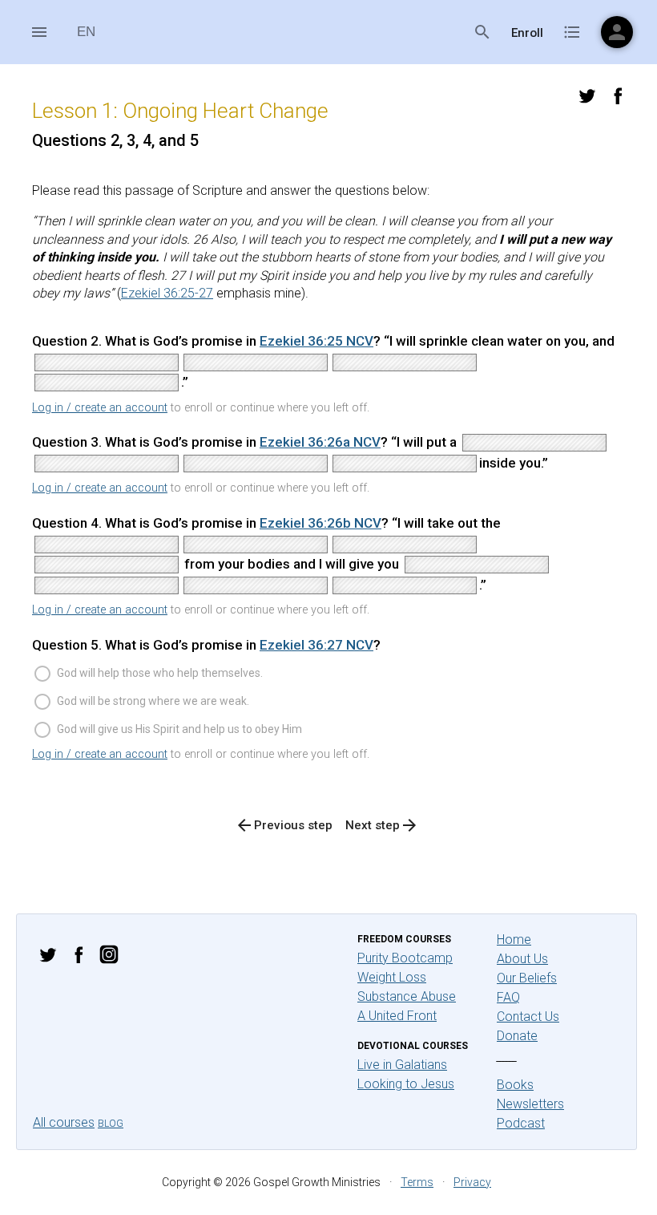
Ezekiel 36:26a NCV (320, 442)
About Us (522, 958)
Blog (110, 1123)
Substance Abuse (406, 996)
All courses (64, 1122)
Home (514, 939)
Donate (517, 1035)
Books (515, 1084)
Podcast (521, 1123)
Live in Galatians (402, 1064)
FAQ (508, 997)
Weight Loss (391, 977)
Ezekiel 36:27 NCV (316, 645)
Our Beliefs (527, 978)
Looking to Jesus (405, 1083)
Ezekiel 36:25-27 (167, 293)
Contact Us (528, 1016)
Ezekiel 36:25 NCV (316, 341)
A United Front (397, 1015)
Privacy (472, 1182)
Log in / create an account (99, 408)
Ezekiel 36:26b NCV (320, 523)
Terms (417, 1182)
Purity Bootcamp (405, 958)
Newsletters (530, 1104)
